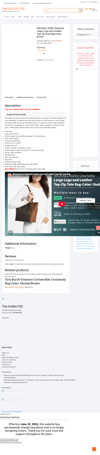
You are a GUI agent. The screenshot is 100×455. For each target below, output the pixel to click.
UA (79, 248)
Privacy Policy (7, 362)
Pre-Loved (40, 17)
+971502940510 (9, 378)
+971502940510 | (25, 3)
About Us (79, 171)
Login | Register (93, 2)
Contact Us (6, 364)
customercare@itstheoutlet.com (42, 3)
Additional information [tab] (25, 97)
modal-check (5, 414)
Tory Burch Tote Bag (90, 246)
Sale (32, 17)
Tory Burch (88, 243)
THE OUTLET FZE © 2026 (11, 412)
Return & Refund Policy (10, 357)
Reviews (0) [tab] (41, 97)
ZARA (93, 248)
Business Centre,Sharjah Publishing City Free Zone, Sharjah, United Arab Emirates (33, 375)
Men (20, 17)
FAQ (3, 355)
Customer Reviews (9, 367)
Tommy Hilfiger (84, 236)
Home (7, 17)
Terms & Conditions (9, 360)
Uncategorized (49, 60)
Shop (13, 17)
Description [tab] (9, 97)
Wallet (89, 248)
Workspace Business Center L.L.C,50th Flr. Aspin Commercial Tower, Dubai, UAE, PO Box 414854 (39, 380)
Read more (29, 287)
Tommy (78, 236)
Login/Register (62, 17)
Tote (77, 248)
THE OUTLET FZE (13, 8)
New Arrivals (50, 17)
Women (26, 17)
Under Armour (84, 248)
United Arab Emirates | (10, 3)
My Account (84, 2)
